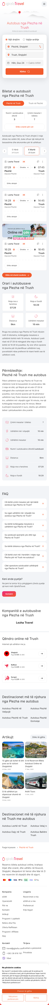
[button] (24, 503)
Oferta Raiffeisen (9, 927)
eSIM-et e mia (29, 901)
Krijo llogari (28, 910)
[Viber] (3, 958)
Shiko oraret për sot (24, 127)
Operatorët (7, 901)
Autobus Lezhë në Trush (14, 825)
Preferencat (28, 905)
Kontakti (9, 594)
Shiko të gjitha (38, 737)
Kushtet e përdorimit (32, 948)
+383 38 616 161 (14, 953)
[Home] (13, 4)
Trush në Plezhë (36, 103)
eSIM (4, 897)
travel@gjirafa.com (15, 948)
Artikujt (5, 914)
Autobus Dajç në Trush (13, 831)
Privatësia (27, 952)
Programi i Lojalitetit (11, 918)
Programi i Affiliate (10, 932)
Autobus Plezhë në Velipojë (11, 710)
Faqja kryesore (8, 847)
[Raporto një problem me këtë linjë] (38, 162)
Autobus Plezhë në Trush (15, 717)
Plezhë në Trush (13, 103)
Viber (9, 958)
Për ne (5, 905)
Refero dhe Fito (9, 923)
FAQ (4, 936)
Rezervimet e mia (31, 897)
